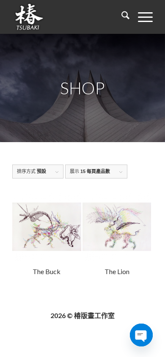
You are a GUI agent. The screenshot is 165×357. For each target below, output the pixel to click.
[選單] (141, 17)
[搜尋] (121, 17)
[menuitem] (121, 17)
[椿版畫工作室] (68, 17)
